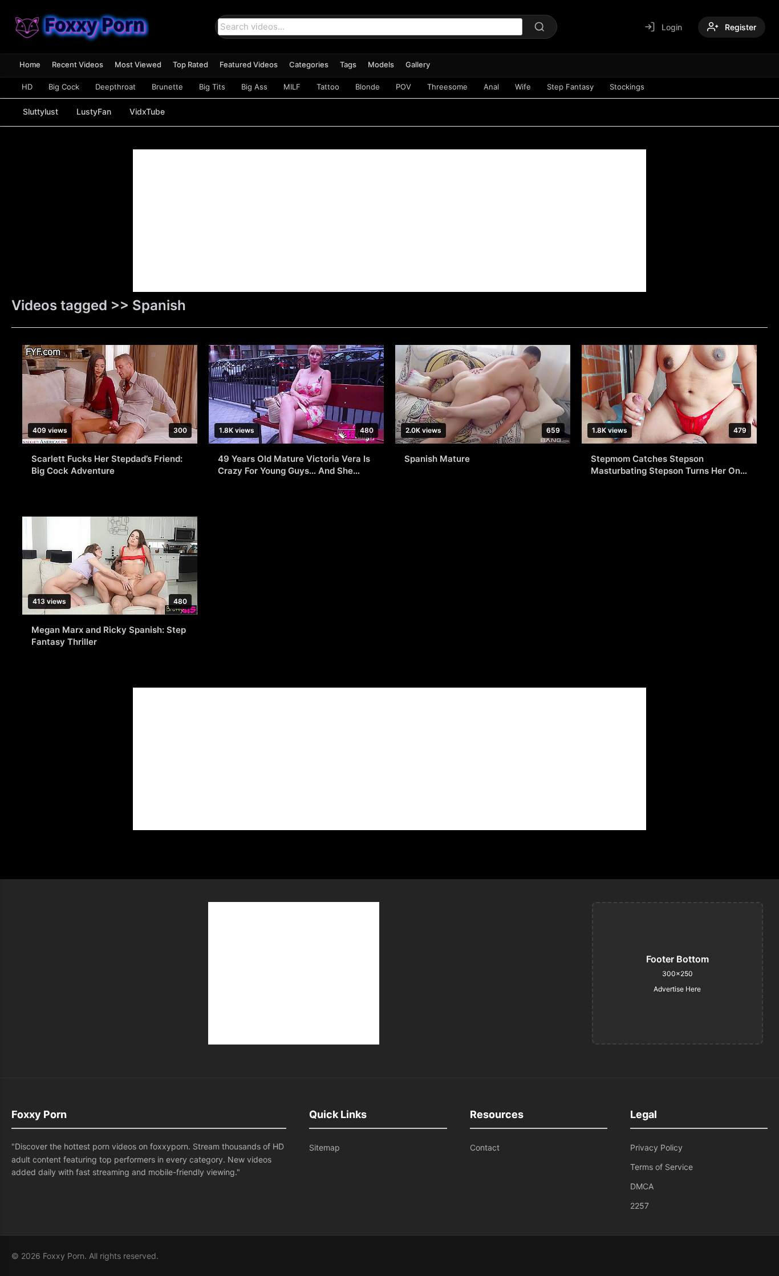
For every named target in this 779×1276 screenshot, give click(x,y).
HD (27, 86)
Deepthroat (115, 86)
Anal (491, 86)
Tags (348, 64)
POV (403, 86)
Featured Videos (249, 64)
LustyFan (93, 111)
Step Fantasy (570, 86)
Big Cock (63, 86)
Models (381, 64)
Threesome (447, 86)
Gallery (417, 64)
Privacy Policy (656, 1147)
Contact (485, 1147)
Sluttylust (40, 111)
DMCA (642, 1186)
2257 (639, 1205)
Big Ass (254, 86)
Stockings (627, 86)
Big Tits (212, 86)
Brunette (167, 86)
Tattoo (328, 86)
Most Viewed (138, 64)
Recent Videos (77, 64)
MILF (292, 86)
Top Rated (190, 64)
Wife (523, 86)
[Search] (539, 26)
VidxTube (147, 111)
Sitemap (324, 1147)
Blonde (367, 86)
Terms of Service (661, 1167)
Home (29, 64)
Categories (308, 64)
